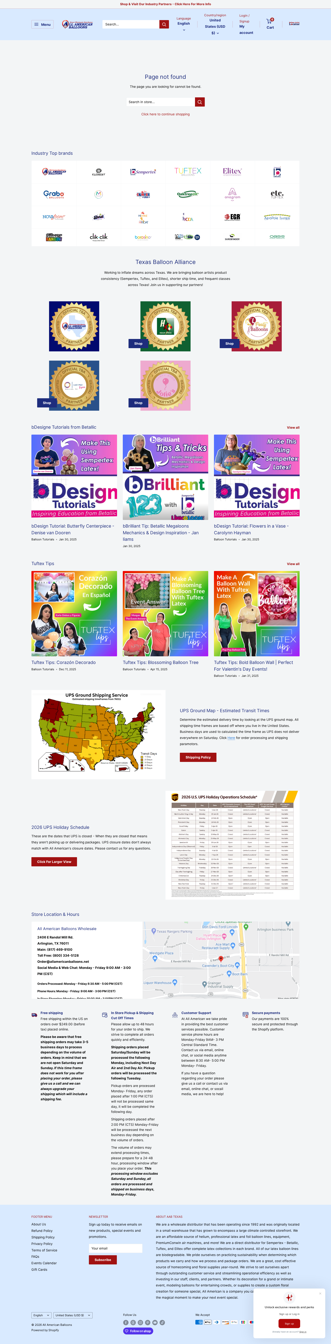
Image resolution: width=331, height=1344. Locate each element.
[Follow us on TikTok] (162, 1322)
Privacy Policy (41, 1244)
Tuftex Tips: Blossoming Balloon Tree (160, 662)
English (38, 1315)
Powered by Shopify (45, 1330)
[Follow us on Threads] (133, 1322)
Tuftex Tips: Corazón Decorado (63, 662)
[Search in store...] (200, 102)
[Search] (164, 24)
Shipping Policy (198, 757)
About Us (38, 1224)
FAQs (35, 1256)
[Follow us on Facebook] (126, 1322)
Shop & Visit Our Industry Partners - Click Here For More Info (165, 4)
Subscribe (103, 1260)
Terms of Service (44, 1250)
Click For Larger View (54, 862)
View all (293, 427)
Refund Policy (41, 1231)
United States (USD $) (70, 1315)
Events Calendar (44, 1263)
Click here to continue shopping (165, 114)
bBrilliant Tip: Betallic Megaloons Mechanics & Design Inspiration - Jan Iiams (161, 532)
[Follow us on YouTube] (155, 1322)
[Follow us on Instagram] (140, 1322)
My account (246, 29)
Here (231, 738)
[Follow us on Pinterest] (147, 1322)
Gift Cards (39, 1270)
